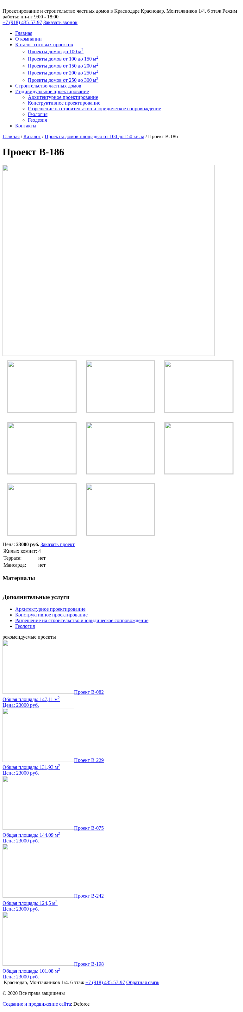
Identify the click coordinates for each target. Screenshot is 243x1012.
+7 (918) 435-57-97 (22, 22)
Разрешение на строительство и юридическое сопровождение (94, 108)
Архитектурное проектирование (63, 97)
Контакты (25, 125)
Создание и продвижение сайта (37, 1004)
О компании (28, 39)
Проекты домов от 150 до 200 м (63, 65)
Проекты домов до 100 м (56, 51)
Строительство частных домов (48, 85)
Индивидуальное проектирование (52, 91)
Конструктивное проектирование (64, 103)
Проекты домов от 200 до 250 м (63, 72)
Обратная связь (142, 982)
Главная (23, 33)
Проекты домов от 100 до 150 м (63, 58)
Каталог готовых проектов (44, 44)
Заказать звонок (60, 22)
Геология (37, 114)
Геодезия (37, 120)
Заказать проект (57, 544)
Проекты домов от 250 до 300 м (63, 80)
